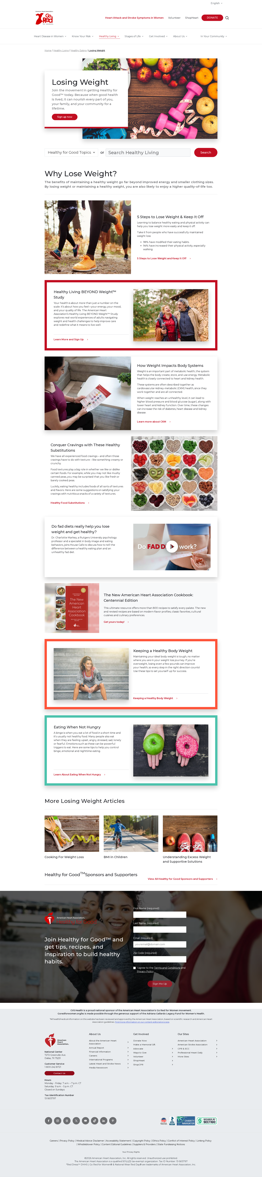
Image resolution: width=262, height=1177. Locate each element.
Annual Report (96, 1048)
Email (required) (143, 938)
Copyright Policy (141, 1140)
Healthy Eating (79, 50)
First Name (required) (146, 908)
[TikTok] (95, 1120)
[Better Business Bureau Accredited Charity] (172, 1120)
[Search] (227, 18)
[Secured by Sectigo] (206, 1120)
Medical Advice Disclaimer (90, 1140)
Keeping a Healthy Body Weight (153, 698)
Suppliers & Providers (144, 1144)
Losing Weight (97, 50)
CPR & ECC (183, 1048)
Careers (93, 1055)
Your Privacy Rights (131, 1152)
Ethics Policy (159, 1140)
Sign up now (64, 116)
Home (48, 50)
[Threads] (67, 1120)
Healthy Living (61, 50)
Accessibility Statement (118, 1140)
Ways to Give (139, 1052)
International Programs (101, 1059)
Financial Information (100, 1051)
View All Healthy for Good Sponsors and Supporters (180, 879)
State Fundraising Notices (171, 1144)
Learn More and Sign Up (69, 339)
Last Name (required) (146, 923)
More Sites (183, 1056)
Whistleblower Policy (89, 1144)
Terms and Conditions (167, 967)
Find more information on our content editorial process (142, 1022)
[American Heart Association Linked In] (104, 1120)
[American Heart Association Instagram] (58, 1120)
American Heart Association (192, 1040)
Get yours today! (114, 622)
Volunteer (138, 1056)
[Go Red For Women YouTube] (85, 1120)
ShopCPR (138, 1064)
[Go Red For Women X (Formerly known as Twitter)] (76, 1120)
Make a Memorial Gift (144, 1044)
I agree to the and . (161, 969)
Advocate (138, 1048)
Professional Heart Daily (190, 1052)
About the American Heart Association (102, 1042)
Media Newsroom (98, 1067)
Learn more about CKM (151, 421)
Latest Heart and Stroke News (105, 1063)
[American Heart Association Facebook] (48, 1120)
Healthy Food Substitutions (68, 502)
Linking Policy (204, 1140)
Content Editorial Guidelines (116, 1144)
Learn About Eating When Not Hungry (77, 774)
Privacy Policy (145, 971)
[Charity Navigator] (186, 1120)
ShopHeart (139, 1060)
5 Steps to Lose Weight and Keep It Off (161, 258)
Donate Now (140, 1040)
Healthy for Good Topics (69, 152)
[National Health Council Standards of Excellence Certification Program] (164, 1120)
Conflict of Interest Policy (181, 1140)
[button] (172, 547)
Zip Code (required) (145, 953)
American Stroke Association (192, 1044)
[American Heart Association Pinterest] (113, 1120)
